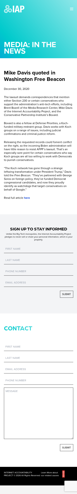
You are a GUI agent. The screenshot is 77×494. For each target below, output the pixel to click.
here (27, 198)
